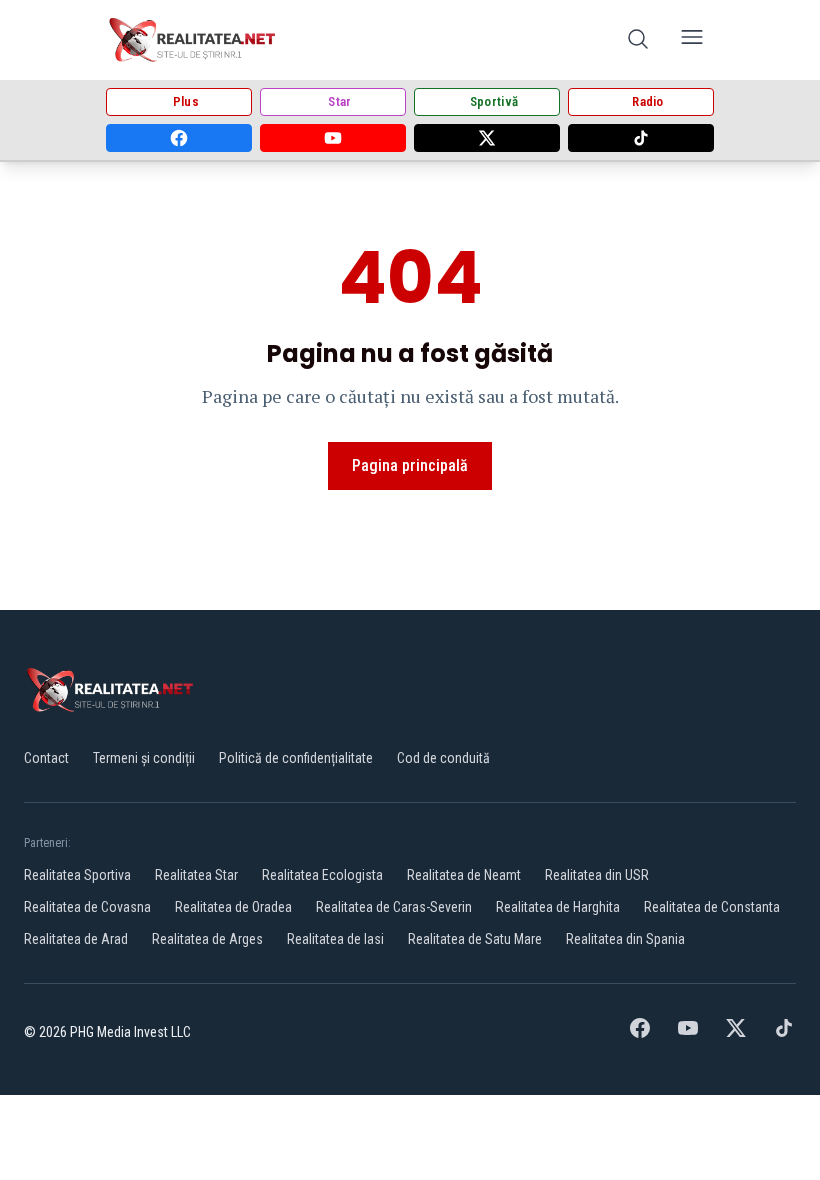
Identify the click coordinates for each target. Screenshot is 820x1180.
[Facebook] (179, 138)
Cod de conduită (443, 758)
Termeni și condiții (144, 758)
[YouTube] (333, 138)
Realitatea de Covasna (87, 907)
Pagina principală (410, 465)
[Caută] (638, 40)
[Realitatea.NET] (193, 40)
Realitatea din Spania (625, 939)
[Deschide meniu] (692, 40)
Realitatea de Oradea (233, 907)
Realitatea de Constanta (712, 907)
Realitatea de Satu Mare (475, 939)
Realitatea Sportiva (77, 875)
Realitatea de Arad (76, 939)
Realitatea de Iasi (335, 939)
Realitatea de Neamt (464, 875)
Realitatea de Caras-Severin (394, 907)
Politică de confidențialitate (296, 758)
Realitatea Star (196, 875)
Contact (46, 758)
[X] (487, 138)
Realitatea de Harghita (558, 907)
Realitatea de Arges (207, 939)
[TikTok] (641, 138)
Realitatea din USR (597, 875)
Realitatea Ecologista (322, 875)
